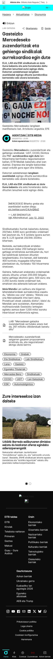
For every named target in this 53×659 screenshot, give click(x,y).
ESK (6, 384)
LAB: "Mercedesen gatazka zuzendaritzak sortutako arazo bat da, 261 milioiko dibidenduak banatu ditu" (29, 325)
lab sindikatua (34, 359)
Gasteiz (19, 364)
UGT (19, 379)
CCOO (7, 379)
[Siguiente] (46, 2)
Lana (7, 364)
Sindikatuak (33, 374)
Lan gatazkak (35, 379)
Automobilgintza (23, 384)
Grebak (25, 354)
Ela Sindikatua (12, 359)
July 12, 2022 (36, 217)
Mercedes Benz (12, 374)
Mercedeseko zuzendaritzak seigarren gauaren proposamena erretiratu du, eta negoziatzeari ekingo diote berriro (27, 340)
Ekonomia (9, 354)
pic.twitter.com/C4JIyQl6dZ (23, 209)
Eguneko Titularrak (14, 369)
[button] (50, 422)
